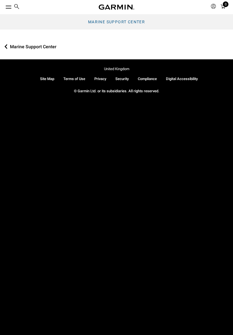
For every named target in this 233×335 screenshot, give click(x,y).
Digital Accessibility (182, 79)
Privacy (100, 79)
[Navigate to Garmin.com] (116, 7)
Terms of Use (74, 79)
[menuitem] (17, 7)
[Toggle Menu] (3, 5)
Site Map (47, 79)
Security (122, 79)
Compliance (147, 79)
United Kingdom (116, 69)
